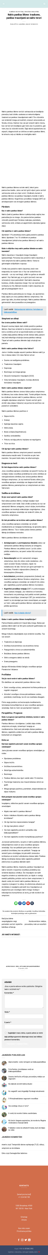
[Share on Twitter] (24, 903)
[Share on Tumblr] (32, 903)
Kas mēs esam (24, 1228)
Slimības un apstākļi (16, 11)
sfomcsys (34, 24)
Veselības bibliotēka (32, 11)
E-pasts (7, 1022)
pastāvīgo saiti (22, 913)
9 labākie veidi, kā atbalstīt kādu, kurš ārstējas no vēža (26, 1129)
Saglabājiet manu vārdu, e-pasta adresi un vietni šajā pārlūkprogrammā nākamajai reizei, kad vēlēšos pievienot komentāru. (23, 1036)
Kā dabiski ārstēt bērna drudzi (20, 1084)
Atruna (24, 1220)
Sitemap (24, 1217)
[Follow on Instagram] (22, 1240)
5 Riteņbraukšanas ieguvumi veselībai (23, 1099)
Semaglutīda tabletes (18, 1153)
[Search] (44, 4)
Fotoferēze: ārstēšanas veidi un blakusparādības (20, 1070)
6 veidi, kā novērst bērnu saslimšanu (22, 1113)
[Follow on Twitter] (26, 1240)
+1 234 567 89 (24, 1197)
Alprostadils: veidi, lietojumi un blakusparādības (23, 966)
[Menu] (3, 4)
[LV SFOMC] (24, 4)
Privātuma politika (24, 1231)
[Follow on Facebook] (19, 1240)
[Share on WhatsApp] (16, 903)
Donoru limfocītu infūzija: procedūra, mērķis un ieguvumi (26, 1078)
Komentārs (9, 993)
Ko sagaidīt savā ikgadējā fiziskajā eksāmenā (26, 1091)
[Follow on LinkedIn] (29, 1240)
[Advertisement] (24, 84)
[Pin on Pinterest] (28, 903)
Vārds (7, 1012)
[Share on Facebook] (20, 903)
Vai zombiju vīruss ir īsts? (18, 1106)
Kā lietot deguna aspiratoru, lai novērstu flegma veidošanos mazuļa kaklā (27, 1121)
